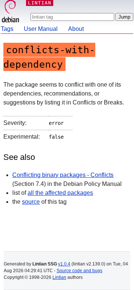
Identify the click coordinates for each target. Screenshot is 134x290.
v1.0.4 (64, 264)
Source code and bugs (79, 270)
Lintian (59, 277)
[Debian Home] (10, 12)
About (76, 29)
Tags (7, 29)
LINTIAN (39, 3)
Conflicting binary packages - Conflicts (63, 175)
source (31, 202)
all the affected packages (60, 193)
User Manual (41, 29)
